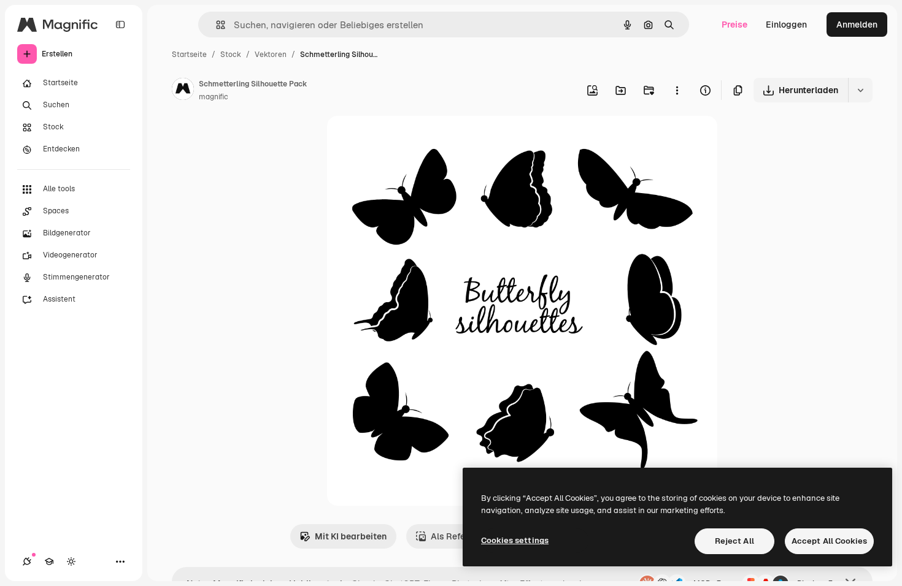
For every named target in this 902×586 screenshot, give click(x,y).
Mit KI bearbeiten (351, 536)
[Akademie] (49, 561)
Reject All (734, 541)
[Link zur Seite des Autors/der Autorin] (183, 91)
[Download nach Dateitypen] (860, 90)
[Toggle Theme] (71, 561)
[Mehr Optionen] (677, 90)
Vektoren (271, 54)
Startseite (189, 54)
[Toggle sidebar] (120, 24)
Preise (734, 24)
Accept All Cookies (829, 541)
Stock (230, 54)
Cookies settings (515, 540)
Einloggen (786, 24)
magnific (213, 97)
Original (405, 139)
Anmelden (856, 24)
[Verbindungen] (27, 561)
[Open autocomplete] (216, 24)
